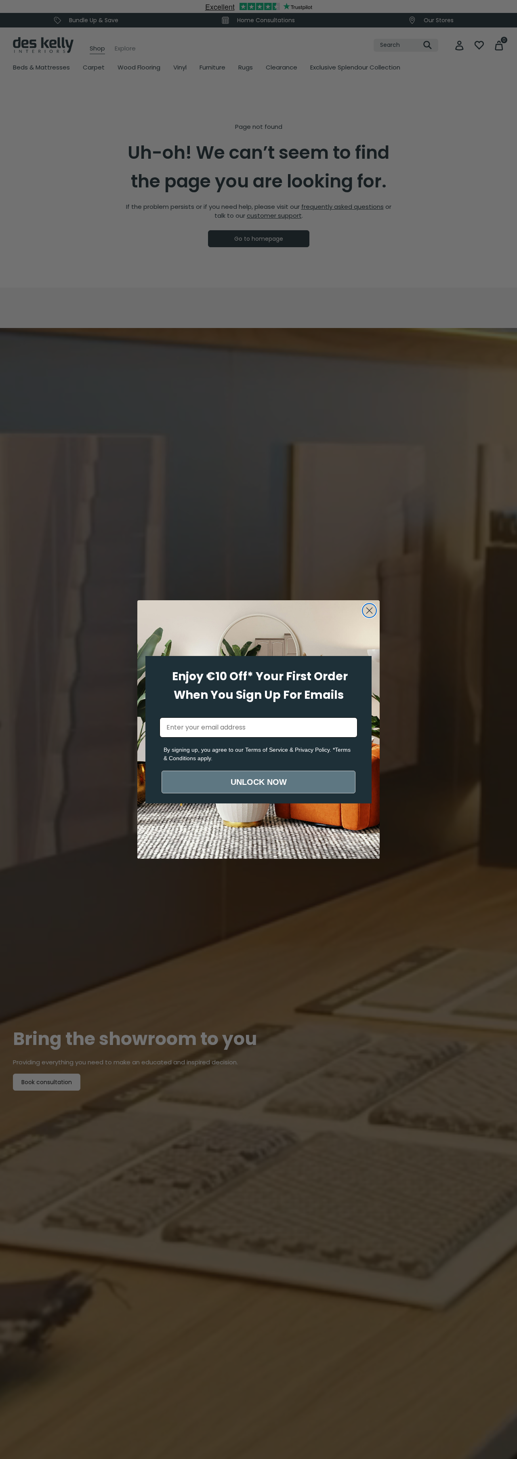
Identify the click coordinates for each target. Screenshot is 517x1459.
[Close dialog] (369, 610)
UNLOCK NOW (259, 782)
